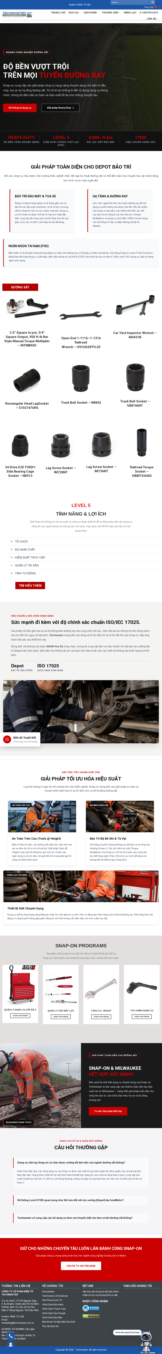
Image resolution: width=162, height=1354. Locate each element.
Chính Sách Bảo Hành (52, 1304)
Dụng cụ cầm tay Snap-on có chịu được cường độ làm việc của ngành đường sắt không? (71, 1162)
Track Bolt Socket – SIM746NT (135, 403)
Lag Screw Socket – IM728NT (61, 470)
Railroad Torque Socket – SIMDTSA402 (141, 471)
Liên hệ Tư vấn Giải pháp (81, 1265)
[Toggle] (12, 541)
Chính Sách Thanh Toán (54, 1309)
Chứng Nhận (48, 1291)
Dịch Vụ (73, 12)
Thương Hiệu (110, 12)
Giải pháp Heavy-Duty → (60, 107)
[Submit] (152, 2)
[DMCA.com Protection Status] (92, 1316)
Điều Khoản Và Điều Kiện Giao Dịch (58, 1322)
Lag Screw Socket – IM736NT (101, 469)
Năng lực (130, 12)
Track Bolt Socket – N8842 (81, 402)
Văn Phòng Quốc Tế (52, 1300)
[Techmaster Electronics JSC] (17, 15)
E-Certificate (149, 12)
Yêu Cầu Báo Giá (50, 1326)
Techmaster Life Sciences (55, 1296)
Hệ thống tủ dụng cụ (20, 107)
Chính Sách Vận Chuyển (54, 1313)
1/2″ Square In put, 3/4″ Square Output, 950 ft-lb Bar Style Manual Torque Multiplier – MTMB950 (27, 339)
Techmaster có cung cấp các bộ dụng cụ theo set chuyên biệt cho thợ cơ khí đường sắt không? (75, 1218)
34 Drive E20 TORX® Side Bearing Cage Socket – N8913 (20, 471)
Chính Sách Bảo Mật (52, 1317)
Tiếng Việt (148, 7)
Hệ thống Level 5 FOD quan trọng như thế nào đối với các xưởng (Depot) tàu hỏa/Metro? (70, 1200)
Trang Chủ (58, 12)
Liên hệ (151, 18)
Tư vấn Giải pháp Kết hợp (108, 1111)
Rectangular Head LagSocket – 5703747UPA (27, 406)
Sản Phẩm (90, 12)
